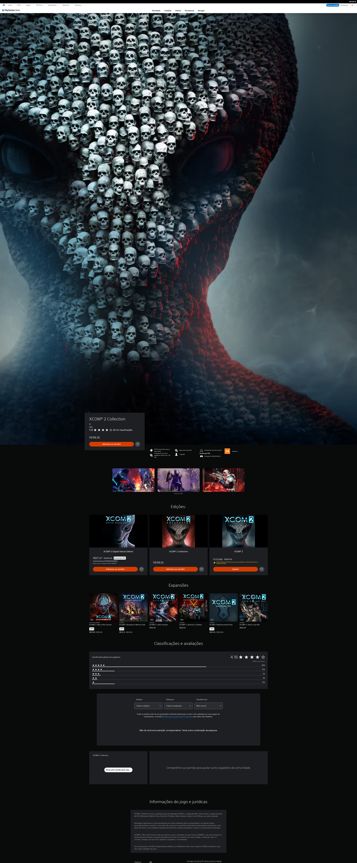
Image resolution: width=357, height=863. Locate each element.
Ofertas (178, 11)
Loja (9, 5)
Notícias (66, 5)
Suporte (78, 5)
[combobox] (148, 706)
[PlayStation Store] (11, 10)
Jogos (28, 5)
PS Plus (39, 5)
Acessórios (52, 5)
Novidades (156, 11)
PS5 (18, 5)
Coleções (167, 11)
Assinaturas (189, 11)
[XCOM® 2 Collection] (133, 480)
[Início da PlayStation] (3, 5)
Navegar (201, 11)
